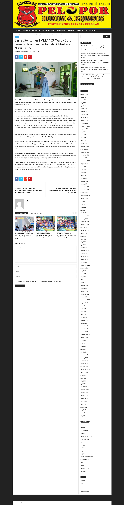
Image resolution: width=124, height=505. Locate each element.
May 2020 (83, 311)
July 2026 (83, 97)
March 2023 (84, 213)
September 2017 (85, 404)
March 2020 (84, 317)
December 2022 (85, 221)
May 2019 (83, 346)
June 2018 (83, 378)
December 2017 (85, 395)
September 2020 (85, 300)
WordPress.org (85, 491)
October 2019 (84, 332)
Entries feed (84, 486)
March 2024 (84, 178)
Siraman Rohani (48, 30)
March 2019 (84, 352)
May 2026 (83, 103)
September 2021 (85, 265)
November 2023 (85, 190)
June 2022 (83, 239)
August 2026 (84, 94)
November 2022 (85, 224)
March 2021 (84, 282)
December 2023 (85, 187)
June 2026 (83, 100)
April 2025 (83, 140)
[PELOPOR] (62, 14)
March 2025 (84, 143)
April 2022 (83, 245)
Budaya (83, 427)
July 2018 (83, 375)
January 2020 (84, 323)
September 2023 (85, 195)
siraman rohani (85, 459)
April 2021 (83, 279)
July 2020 (83, 305)
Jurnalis (71, 30)
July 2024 (83, 166)
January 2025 (84, 149)
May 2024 (83, 172)
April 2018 (83, 384)
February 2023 (85, 216)
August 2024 (84, 163)
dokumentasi (84, 430)
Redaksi (35, 30)
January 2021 (84, 288)
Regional (83, 453)
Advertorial (91, 30)
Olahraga (61, 30)
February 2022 (85, 250)
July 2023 (83, 201)
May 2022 (83, 242)
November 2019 (85, 329)
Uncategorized (85, 468)
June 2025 (83, 134)
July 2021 (83, 271)
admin (18, 51)
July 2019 (83, 340)
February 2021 (85, 285)
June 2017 (83, 413)
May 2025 (83, 137)
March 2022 (84, 247)
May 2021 (83, 276)
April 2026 (83, 106)
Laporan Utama (85, 439)
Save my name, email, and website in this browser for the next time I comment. (39, 281)
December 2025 (85, 117)
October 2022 (84, 227)
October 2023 (84, 192)
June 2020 (83, 308)
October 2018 (84, 366)
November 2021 (85, 259)
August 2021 (84, 268)
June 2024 (83, 169)
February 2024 (85, 181)
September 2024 (85, 161)
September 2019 (85, 334)
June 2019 (83, 343)
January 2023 (84, 219)
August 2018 (84, 372)
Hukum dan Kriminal (86, 436)
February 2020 (85, 320)
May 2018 (83, 381)
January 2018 (84, 392)
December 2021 (85, 256)
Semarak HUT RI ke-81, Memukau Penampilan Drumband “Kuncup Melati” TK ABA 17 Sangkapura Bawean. (45, 234)
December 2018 (85, 360)
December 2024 (85, 152)
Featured (83, 433)
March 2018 (84, 387)
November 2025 (85, 120)
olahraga (83, 445)
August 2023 (84, 198)
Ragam (82, 451)
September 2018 (85, 369)
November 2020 (85, 294)
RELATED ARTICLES (21, 213)
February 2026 (85, 111)
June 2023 (83, 204)
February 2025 (85, 146)
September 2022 (85, 230)
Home (18, 30)
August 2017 (84, 407)
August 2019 (84, 337)
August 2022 (84, 233)
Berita (25, 30)
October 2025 (84, 123)
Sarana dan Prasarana (87, 456)
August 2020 (84, 303)
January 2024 (84, 184)
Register (83, 480)
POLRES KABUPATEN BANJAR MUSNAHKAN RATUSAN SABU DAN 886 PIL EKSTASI (63, 190)
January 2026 (84, 114)
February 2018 (85, 389)
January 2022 (84, 253)
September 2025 (85, 126)
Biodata (80, 30)
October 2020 (84, 297)
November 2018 (85, 363)
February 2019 (85, 355)
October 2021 (84, 262)
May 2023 (83, 207)
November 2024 (85, 155)
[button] (108, 30)
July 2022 (83, 236)
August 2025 (84, 129)
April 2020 (83, 314)
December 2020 (85, 291)
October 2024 (84, 158)
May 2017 (83, 416)
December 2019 (85, 326)
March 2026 (84, 108)
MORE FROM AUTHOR (35, 213)
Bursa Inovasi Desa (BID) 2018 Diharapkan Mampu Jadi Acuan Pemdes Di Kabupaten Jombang (29, 190)
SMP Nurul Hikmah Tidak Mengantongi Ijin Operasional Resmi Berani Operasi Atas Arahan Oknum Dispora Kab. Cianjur (24, 235)
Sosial (82, 465)
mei (82, 442)
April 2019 (83, 349)
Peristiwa (83, 448)
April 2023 (83, 210)
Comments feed (85, 489)
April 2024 (83, 175)
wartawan (83, 471)
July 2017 (83, 410)
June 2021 (83, 274)
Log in (82, 483)
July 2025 (83, 132)
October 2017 (84, 401)
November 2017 (85, 398)
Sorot (82, 462)
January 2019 (84, 358)
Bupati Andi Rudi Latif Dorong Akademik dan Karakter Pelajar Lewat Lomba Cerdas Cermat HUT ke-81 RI (95, 69)
